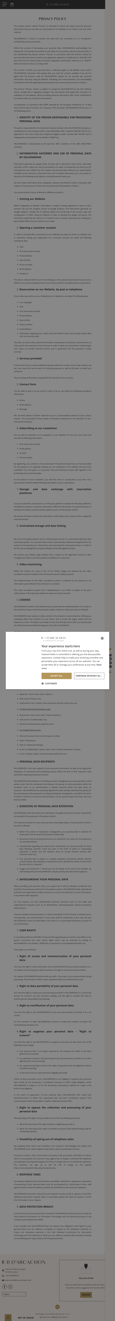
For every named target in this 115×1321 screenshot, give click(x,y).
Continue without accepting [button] (90, 676)
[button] (49, 683)
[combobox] (102, 638)
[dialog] (57, 660)
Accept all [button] (56, 676)
